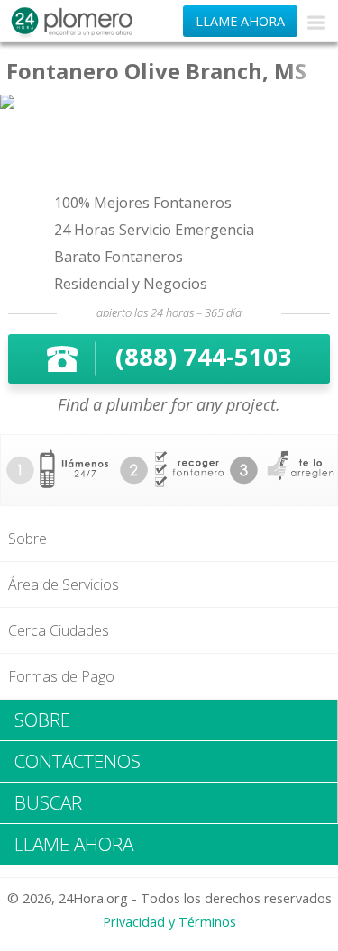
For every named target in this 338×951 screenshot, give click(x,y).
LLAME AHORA (240, 21)
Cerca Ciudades (58, 630)
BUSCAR (48, 802)
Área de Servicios (63, 584)
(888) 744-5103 (203, 356)
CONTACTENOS (77, 761)
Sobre (27, 538)
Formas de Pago (61, 676)
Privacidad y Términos (169, 921)
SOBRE (42, 719)
